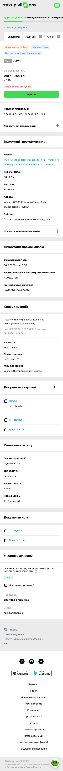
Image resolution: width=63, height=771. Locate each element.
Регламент (33, 710)
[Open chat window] (55, 763)
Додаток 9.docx (17, 429)
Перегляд (31, 94)
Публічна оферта (33, 703)
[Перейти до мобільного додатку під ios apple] (20, 673)
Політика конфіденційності (33, 742)
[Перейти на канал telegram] (41, 661)
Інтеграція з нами (33, 735)
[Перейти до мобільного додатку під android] (42, 673)
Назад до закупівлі (17, 27)
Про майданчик (33, 716)
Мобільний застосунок (33, 697)
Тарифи (33, 684)
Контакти (33, 690)
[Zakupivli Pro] (19, 5)
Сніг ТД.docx (15, 419)
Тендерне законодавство (33, 748)
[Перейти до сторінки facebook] (22, 661)
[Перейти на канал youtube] (31, 661)
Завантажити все (55, 387)
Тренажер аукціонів (33, 729)
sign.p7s (13, 400)
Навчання (33, 723)
